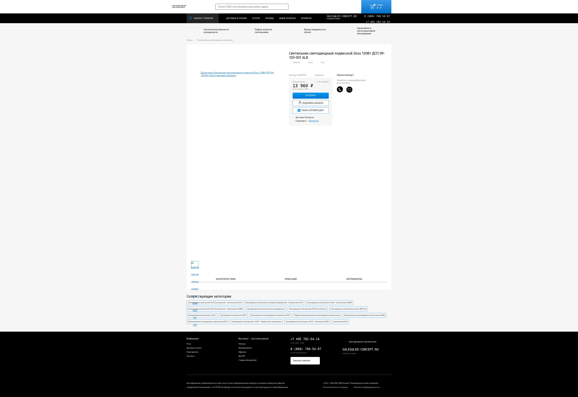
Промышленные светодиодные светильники (215, 40)
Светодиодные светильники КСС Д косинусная (307, 309)
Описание (291, 279)
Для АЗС (242, 356)
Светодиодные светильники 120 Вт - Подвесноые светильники (256, 322)
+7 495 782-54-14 (378, 21)
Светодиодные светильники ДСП (233, 315)
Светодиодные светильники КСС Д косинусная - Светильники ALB (214, 303)
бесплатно (314, 121)
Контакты (306, 18)
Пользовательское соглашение (335, 387)
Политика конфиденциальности (367, 387)
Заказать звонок (301, 360)
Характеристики (226, 279)
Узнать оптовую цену (312, 110)
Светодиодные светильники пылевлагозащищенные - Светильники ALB (274, 303)
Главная (190, 40)
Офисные (242, 352)
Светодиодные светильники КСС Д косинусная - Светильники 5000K (215, 309)
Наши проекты (287, 18)
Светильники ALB (340, 322)
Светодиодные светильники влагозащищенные (266, 309)
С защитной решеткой (247, 360)
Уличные (242, 344)
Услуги (256, 18)
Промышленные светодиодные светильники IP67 (270, 315)
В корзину (311, 95)
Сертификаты (354, 279)
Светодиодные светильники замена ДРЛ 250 (348, 309)
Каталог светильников (254, 338)
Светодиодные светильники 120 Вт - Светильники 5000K (329, 303)
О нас (189, 344)
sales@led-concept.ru (342, 16)
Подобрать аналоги (312, 103)
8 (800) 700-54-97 (377, 16)
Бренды (269, 18)
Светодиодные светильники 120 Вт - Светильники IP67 (307, 322)
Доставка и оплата (236, 18)
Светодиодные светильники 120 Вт (202, 315)
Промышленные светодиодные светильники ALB (207, 322)
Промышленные (245, 348)
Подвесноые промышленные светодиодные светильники (317, 315)
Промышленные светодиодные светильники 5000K (364, 315)
